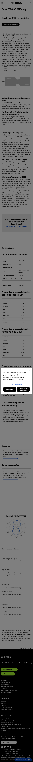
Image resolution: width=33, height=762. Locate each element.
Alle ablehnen (9, 389)
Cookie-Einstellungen (16, 384)
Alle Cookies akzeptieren (23, 389)
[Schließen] (29, 370)
